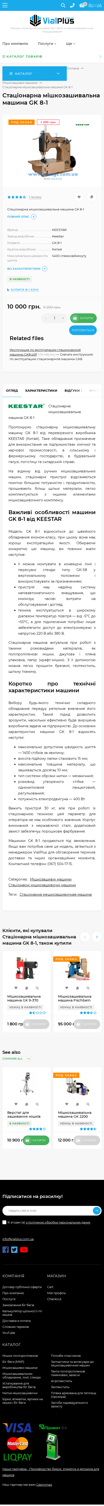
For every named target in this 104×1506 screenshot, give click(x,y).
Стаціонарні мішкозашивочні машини (42, 885)
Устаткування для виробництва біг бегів (19, 1385)
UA (99, 5)
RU (91, 5)
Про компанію (13, 1293)
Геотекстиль (60, 1387)
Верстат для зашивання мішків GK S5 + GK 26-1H (24, 1116)
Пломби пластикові (66, 1356)
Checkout (54, 1299)
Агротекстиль (61, 1381)
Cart (50, 1287)
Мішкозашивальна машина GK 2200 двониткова (74, 1116)
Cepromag (44, 1484)
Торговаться (83, 330)
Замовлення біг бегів (18, 1305)
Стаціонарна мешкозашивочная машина (56, 894)
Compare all (12, 1058)
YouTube (8, 1333)
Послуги (8, 1299)
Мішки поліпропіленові (20, 1356)
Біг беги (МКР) (13, 1362)
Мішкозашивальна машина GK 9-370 (24, 998)
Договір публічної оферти (22, 1287)
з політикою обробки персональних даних (58, 1222)
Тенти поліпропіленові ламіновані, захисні (68, 1373)
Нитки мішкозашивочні (19, 1393)
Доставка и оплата (16, 1321)
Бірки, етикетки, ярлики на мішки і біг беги (22, 1401)
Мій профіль (56, 1293)
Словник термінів (15, 1327)
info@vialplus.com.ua (18, 1239)
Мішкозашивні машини (19, 83)
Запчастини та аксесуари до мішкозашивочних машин (72, 1363)
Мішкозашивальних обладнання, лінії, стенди (21, 1375)
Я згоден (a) (48, 1222)
